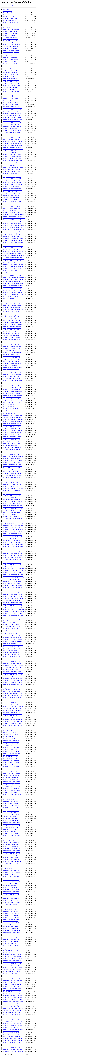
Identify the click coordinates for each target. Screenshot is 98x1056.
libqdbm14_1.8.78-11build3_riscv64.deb (12, 510)
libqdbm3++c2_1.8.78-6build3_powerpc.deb (13, 149)
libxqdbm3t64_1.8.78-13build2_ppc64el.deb (13, 673)
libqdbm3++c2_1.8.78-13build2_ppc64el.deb (13, 676)
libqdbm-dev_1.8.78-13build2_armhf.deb (12, 663)
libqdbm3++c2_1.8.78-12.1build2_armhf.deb (13, 548)
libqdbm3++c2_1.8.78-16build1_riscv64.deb (13, 1042)
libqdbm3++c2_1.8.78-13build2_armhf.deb (12, 656)
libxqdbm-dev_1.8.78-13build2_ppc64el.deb (13, 674)
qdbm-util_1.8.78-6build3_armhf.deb (11, 134)
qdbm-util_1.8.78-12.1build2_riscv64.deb (12, 561)
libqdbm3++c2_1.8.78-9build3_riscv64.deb (12, 395)
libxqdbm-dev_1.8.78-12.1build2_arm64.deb (13, 525)
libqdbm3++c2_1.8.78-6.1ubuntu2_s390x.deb (13, 251)
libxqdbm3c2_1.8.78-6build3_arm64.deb (12, 113)
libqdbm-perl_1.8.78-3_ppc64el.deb (11, 96)
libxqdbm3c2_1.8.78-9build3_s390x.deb (12, 322)
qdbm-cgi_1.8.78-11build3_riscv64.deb (11, 503)
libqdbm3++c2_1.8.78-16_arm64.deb (11, 872)
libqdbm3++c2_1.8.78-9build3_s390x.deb (12, 324)
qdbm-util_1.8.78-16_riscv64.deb (10, 926)
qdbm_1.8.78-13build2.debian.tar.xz (11, 620)
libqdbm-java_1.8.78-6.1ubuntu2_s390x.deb (13, 242)
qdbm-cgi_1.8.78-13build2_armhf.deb (11, 650)
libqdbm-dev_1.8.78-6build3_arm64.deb (12, 109)
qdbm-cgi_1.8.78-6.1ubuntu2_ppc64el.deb (12, 227)
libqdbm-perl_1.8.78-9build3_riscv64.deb (12, 385)
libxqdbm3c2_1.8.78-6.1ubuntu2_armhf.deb (13, 279)
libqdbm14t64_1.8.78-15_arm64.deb (11, 745)
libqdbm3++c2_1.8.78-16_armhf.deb (11, 893)
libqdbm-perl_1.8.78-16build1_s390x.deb (12, 1023)
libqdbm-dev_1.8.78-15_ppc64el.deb (11, 792)
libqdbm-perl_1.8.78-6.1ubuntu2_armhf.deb (12, 292)
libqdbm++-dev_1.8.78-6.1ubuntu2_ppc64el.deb (14, 218)
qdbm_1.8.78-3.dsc (7, 14)
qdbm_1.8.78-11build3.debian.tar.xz (11, 404)
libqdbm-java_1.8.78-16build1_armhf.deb (12, 984)
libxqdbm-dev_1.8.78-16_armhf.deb (11, 891)
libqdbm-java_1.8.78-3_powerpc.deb (11, 50)
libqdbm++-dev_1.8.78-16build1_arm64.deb (13, 967)
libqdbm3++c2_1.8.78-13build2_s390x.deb (12, 697)
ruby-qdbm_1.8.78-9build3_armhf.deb (11, 378)
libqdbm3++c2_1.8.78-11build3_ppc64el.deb (13, 469)
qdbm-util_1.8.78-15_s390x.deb (10, 798)
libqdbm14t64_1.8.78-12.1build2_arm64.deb (13, 529)
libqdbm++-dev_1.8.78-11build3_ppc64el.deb (13, 456)
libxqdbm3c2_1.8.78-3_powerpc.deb (11, 48)
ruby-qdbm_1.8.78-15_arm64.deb (10, 734)
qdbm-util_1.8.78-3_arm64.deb (10, 72)
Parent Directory (6, 9)
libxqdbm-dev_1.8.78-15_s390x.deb (11, 803)
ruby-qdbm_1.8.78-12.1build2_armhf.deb (12, 538)
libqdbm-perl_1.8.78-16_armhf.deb (10, 896)
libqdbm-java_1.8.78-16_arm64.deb (11, 878)
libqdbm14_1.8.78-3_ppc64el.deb (10, 98)
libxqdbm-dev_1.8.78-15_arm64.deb (11, 742)
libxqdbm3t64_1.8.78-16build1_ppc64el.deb (13, 995)
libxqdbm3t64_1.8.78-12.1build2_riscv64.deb (13, 564)
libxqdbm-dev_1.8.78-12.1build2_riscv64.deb (13, 566)
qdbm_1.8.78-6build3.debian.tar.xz (10, 102)
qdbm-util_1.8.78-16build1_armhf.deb (11, 971)
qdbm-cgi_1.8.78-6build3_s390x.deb (11, 191)
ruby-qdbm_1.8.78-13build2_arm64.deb (12, 626)
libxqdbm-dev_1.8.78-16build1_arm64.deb (12, 956)
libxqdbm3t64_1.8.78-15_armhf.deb (11, 760)
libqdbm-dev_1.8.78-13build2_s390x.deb (12, 704)
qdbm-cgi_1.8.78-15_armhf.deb (10, 758)
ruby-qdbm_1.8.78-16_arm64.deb (10, 863)
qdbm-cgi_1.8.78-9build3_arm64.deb (11, 361)
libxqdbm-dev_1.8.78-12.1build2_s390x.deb (13, 587)
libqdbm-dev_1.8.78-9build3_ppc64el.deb (12, 313)
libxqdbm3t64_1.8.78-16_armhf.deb (11, 889)
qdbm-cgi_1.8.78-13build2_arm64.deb (11, 630)
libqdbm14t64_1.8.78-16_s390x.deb (11, 915)
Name (13, 5)
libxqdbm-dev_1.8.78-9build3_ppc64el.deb (12, 316)
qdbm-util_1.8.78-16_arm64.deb (10, 865)
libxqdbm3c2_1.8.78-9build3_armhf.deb (12, 363)
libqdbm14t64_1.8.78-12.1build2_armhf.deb (13, 550)
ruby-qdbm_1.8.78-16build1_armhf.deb (12, 969)
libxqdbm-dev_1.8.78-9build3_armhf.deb (12, 376)
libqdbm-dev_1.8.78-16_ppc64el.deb (11, 859)
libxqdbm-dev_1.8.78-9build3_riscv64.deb (12, 400)
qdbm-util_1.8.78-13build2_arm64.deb (11, 628)
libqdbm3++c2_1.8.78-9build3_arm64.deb (12, 348)
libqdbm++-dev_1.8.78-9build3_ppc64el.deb (13, 309)
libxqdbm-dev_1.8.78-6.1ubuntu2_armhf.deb (13, 283)
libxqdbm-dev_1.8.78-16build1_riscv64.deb (12, 1040)
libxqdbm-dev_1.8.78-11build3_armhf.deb (12, 447)
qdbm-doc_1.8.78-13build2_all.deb (11, 624)
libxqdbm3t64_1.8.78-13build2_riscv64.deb (12, 714)
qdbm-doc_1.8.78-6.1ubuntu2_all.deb (11, 212)
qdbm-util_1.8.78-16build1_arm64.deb (11, 950)
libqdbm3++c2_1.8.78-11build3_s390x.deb (12, 479)
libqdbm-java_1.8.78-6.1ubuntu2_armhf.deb (13, 285)
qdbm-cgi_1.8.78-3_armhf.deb (9, 27)
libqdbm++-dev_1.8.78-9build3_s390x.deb (12, 341)
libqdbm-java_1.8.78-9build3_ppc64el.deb (12, 318)
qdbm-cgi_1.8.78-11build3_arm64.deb (11, 410)
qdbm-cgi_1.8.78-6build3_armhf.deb (11, 139)
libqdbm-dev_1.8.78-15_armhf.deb (10, 771)
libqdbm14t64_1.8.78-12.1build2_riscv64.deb (13, 570)
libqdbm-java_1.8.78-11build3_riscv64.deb (12, 497)
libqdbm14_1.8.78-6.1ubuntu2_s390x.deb (12, 244)
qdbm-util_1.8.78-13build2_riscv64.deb (12, 710)
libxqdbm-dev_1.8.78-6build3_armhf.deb (12, 126)
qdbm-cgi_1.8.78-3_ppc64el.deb (10, 89)
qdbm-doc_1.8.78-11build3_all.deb (10, 408)
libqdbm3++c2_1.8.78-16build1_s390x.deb (12, 1019)
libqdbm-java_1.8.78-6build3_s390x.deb (12, 201)
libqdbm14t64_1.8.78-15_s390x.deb (11, 807)
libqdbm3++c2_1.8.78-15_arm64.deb (11, 743)
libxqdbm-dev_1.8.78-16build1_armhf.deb (12, 977)
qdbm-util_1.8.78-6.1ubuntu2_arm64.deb (12, 262)
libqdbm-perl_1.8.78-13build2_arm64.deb (12, 639)
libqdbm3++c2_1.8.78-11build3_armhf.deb (12, 443)
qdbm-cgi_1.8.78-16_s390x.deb (10, 908)
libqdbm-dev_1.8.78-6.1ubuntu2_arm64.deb (13, 266)
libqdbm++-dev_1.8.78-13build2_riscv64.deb (13, 727)
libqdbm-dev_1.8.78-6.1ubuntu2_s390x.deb (12, 240)
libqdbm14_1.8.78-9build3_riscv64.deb (11, 389)
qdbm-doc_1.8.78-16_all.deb (9, 840)
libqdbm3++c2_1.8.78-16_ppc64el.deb (11, 852)
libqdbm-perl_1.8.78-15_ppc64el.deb (11, 788)
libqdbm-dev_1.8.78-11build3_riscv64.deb (12, 505)
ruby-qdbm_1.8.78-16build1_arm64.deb (12, 949)
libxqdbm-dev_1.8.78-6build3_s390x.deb (12, 205)
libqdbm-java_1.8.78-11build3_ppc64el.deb (12, 458)
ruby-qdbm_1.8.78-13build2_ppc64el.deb (12, 667)
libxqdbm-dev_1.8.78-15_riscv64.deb (11, 824)
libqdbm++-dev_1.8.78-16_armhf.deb (11, 902)
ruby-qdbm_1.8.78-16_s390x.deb (10, 904)
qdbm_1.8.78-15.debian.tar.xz (9, 730)
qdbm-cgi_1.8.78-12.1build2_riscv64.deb (12, 563)
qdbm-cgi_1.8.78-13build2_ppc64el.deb (12, 671)
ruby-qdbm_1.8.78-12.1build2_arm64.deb (12, 518)
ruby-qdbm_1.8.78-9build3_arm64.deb (11, 350)
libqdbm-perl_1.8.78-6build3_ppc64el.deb (12, 178)
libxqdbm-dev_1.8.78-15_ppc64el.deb (11, 783)
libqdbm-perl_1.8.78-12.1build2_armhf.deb (12, 551)
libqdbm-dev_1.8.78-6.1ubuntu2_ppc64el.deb (13, 223)
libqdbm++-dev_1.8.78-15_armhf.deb (11, 773)
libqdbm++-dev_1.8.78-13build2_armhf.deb (13, 665)
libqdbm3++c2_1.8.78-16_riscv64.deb (11, 934)
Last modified (29, 5)
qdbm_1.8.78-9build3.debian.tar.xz (10, 296)
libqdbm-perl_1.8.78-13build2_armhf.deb (12, 660)
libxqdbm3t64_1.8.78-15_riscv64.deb (11, 822)
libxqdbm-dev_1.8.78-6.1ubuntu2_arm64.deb (13, 260)
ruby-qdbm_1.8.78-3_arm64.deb (10, 68)
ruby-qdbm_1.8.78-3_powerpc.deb (10, 46)
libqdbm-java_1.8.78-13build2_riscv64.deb (12, 723)
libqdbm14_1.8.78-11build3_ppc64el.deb (12, 464)
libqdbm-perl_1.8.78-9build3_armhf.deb (12, 374)
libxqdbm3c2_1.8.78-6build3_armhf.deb (12, 143)
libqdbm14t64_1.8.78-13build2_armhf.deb (12, 658)
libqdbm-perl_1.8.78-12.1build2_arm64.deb (12, 531)
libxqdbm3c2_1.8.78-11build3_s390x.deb (12, 473)
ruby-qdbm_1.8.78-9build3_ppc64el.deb (12, 315)
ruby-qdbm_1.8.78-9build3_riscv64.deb (12, 397)
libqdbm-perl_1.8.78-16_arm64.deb (11, 876)
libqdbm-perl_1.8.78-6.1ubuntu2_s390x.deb (13, 246)
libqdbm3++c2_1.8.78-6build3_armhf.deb (12, 141)
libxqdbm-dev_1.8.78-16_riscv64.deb (11, 932)
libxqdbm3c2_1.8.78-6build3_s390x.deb (12, 188)
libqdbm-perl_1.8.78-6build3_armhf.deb (12, 136)
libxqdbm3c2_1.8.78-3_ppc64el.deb (11, 83)
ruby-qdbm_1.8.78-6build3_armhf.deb (11, 132)
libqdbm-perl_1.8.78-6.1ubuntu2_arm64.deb (13, 274)
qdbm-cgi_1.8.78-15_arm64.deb (10, 738)
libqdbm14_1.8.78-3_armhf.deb (10, 31)
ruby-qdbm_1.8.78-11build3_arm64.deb (12, 417)
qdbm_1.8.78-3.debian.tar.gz (9, 12)
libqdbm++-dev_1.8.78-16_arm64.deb (11, 881)
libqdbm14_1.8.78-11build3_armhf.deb (11, 438)
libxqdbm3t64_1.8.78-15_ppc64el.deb (11, 781)
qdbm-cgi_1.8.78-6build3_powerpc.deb (12, 158)
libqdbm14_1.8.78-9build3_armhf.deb (11, 365)
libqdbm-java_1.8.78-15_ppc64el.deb (11, 790)
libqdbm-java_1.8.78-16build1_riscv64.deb (12, 1047)
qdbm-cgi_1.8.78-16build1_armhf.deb (11, 973)
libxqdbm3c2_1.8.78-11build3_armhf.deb (12, 440)
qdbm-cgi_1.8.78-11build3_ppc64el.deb (12, 467)
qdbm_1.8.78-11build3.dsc (9, 406)
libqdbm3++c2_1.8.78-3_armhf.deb (11, 29)
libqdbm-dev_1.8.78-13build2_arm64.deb (12, 643)
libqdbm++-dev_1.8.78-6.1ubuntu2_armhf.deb (13, 277)
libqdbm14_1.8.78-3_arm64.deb (10, 61)
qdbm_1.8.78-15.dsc (7, 729)
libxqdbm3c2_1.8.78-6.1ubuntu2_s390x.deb (13, 247)
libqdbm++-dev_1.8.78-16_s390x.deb (11, 922)
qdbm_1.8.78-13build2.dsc (9, 622)
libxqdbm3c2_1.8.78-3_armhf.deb (10, 18)
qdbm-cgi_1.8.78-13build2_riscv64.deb (11, 712)
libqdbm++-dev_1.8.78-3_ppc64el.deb (11, 91)
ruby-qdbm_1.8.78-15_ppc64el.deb (11, 775)
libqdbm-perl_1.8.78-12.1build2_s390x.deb (12, 592)
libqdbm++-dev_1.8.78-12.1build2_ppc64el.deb (13, 619)
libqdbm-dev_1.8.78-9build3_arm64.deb (12, 346)
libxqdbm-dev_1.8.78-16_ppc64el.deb (11, 850)
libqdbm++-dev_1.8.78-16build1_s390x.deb (13, 1029)
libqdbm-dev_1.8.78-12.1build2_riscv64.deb (13, 576)
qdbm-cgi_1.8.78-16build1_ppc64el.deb (12, 993)
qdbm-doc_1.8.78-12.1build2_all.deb (11, 516)
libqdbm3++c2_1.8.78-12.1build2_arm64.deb (13, 527)
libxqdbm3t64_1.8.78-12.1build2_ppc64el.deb (13, 605)
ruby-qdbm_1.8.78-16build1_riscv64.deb (12, 1032)
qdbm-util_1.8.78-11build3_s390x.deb (11, 477)
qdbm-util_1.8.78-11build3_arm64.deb (11, 413)
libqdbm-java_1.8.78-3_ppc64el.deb (11, 80)
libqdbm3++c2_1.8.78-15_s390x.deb (11, 805)
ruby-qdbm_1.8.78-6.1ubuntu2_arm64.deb (12, 257)
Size (35, 5)
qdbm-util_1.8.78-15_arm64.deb (10, 736)
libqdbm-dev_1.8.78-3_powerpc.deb (11, 57)
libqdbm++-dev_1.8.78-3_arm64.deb (11, 67)
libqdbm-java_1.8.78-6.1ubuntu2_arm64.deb (13, 270)
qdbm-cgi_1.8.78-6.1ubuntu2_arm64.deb (12, 272)
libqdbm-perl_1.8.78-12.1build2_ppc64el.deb (13, 613)
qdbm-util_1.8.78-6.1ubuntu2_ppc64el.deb (12, 233)
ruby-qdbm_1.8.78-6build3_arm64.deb (11, 115)
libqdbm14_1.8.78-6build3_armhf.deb (11, 128)
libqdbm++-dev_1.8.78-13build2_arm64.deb (13, 645)
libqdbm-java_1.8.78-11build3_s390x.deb (12, 481)
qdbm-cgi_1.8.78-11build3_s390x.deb (11, 471)
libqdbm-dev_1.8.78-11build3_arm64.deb (12, 423)
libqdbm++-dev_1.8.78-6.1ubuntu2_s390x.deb (13, 238)
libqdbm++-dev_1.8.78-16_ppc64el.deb (12, 861)
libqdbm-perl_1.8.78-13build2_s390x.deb (12, 701)
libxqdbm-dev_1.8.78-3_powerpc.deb (11, 54)
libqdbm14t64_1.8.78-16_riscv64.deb (11, 936)
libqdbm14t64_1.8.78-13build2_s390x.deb (12, 699)
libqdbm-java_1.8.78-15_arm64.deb (11, 749)
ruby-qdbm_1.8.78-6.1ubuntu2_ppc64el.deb (13, 219)
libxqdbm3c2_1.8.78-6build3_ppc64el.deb (12, 173)
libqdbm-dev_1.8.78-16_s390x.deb (10, 921)
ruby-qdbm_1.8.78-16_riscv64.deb (10, 924)
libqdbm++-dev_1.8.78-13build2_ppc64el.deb (13, 686)
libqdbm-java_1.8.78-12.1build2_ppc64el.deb (13, 615)
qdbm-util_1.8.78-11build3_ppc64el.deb (12, 451)
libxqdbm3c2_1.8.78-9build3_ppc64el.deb (12, 307)
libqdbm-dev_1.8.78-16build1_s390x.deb (12, 1027)
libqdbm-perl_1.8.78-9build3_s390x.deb (12, 326)
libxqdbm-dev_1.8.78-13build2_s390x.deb (12, 695)
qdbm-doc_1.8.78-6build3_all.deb (10, 104)
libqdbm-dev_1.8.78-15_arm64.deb (11, 751)
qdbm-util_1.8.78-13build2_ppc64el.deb (12, 669)
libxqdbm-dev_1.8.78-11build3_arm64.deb (12, 415)
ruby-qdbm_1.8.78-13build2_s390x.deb (12, 688)
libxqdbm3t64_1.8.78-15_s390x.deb (11, 801)
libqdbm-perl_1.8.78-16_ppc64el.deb (11, 855)
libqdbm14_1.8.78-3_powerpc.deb (10, 55)
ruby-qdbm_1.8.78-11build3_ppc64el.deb (12, 454)
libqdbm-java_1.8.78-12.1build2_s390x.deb (12, 594)
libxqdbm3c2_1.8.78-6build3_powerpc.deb (12, 150)
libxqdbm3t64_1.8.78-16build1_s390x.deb (12, 1016)
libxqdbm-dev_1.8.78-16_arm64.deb (11, 870)
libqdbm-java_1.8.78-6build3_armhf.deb (12, 130)
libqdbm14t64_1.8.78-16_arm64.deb (11, 874)
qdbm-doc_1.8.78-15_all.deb (9, 732)
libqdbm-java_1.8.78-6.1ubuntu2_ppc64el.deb (13, 225)
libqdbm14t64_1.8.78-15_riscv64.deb (11, 827)
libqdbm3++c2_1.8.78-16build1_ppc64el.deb (13, 999)
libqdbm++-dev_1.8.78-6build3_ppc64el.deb (13, 167)
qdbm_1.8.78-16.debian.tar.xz (9, 839)
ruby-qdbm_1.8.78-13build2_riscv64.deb (12, 708)
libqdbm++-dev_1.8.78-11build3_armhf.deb (12, 430)
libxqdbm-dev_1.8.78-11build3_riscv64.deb (12, 495)
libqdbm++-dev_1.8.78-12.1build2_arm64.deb (13, 536)
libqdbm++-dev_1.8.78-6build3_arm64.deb (12, 108)
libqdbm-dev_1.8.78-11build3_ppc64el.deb (12, 460)
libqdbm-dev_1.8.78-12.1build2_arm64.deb (12, 535)
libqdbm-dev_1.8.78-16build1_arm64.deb (12, 965)
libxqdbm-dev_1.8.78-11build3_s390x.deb (12, 490)
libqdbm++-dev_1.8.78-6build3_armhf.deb (12, 145)
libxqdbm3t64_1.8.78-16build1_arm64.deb (12, 954)
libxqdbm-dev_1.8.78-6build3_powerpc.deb (13, 154)
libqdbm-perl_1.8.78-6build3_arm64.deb (12, 123)
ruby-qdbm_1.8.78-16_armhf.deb (10, 883)
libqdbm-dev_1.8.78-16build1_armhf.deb (12, 986)
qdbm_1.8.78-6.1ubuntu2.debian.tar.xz (11, 208)
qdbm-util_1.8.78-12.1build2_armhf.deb (12, 540)
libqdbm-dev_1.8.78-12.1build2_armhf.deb (12, 555)
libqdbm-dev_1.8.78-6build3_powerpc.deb (12, 160)
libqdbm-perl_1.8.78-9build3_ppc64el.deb (12, 302)
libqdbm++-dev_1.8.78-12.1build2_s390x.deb (13, 598)
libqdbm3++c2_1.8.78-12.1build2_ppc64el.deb (13, 609)
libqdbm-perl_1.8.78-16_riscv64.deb (11, 937)
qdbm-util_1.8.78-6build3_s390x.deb (11, 195)
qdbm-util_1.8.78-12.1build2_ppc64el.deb (12, 602)
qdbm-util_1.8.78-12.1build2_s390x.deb (12, 581)
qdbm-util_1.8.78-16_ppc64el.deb (10, 844)
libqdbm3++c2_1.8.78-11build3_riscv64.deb (13, 501)
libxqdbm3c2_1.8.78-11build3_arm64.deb (12, 428)
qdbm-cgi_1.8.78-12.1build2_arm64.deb (12, 522)
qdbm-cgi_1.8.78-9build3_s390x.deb (11, 331)
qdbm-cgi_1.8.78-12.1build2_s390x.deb (12, 583)
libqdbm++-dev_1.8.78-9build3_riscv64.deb (13, 387)
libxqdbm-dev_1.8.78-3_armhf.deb (10, 24)
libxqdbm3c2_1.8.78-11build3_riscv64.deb (12, 508)
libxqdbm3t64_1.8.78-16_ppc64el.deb (11, 848)
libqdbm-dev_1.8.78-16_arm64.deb (11, 880)
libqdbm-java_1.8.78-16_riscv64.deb (11, 939)
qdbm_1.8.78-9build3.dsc (8, 298)
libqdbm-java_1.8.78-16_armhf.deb (11, 898)
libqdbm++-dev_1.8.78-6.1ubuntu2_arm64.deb (13, 255)
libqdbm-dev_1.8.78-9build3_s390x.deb (12, 337)
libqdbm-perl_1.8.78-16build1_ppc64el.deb (12, 1003)
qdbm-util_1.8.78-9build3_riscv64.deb (11, 393)
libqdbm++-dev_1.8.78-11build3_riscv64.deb (13, 507)
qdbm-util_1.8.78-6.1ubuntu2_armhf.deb (12, 281)
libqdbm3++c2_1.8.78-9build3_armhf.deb (12, 367)
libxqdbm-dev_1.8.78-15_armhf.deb (11, 762)
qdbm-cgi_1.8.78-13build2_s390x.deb (11, 691)
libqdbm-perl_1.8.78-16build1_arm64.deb (12, 962)
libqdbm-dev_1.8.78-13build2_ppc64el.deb (12, 684)
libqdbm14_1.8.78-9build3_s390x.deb (11, 339)
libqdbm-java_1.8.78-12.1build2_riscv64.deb (13, 574)
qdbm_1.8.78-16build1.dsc (9, 947)
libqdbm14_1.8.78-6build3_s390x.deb (11, 193)
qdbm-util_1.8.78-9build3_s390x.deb (11, 333)
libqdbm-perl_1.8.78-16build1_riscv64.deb (12, 1046)
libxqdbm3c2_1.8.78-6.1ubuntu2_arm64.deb (13, 264)
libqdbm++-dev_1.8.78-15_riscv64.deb (11, 835)
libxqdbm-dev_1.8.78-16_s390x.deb (11, 911)
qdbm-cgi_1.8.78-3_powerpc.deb (10, 39)
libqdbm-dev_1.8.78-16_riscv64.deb (11, 941)
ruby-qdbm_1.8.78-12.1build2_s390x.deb (12, 579)
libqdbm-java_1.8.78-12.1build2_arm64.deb (13, 533)
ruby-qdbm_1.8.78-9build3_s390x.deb (11, 335)
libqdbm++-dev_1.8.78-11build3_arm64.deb (13, 419)
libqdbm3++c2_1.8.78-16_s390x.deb (11, 913)
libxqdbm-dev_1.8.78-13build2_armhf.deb (12, 654)
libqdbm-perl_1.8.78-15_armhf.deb (10, 768)
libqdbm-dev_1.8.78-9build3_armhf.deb (12, 371)
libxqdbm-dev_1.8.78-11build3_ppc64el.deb (13, 453)
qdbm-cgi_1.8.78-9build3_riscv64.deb (11, 402)
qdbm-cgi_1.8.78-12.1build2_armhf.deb (12, 542)
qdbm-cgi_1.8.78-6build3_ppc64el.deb (11, 169)
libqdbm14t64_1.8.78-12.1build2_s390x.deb (13, 591)
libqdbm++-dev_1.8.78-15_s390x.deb (11, 814)
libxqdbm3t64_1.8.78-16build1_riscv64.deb (12, 1038)
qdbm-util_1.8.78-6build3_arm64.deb (11, 111)
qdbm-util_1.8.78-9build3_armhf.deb (11, 382)
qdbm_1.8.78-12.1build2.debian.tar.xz (11, 512)
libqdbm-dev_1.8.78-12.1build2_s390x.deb (12, 596)
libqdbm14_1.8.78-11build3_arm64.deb (12, 426)
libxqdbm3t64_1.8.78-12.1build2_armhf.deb (13, 544)
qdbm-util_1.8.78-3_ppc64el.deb (10, 95)
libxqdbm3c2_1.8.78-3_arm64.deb (10, 76)
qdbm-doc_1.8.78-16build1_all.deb (11, 1031)
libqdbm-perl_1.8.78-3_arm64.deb (10, 59)
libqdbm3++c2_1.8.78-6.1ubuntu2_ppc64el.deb (13, 231)
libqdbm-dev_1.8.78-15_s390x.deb (10, 812)
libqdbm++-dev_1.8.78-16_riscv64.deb (11, 943)
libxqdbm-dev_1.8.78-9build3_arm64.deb (12, 359)
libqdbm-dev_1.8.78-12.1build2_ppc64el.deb (13, 617)
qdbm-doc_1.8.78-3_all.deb (9, 16)
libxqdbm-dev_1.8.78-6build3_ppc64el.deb (12, 171)
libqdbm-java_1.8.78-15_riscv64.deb (11, 831)
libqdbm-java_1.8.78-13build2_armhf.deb (12, 661)
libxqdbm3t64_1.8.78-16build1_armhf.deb (12, 975)
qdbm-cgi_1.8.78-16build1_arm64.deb (11, 952)
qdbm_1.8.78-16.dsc (7, 837)
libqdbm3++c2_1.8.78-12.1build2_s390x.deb (13, 589)
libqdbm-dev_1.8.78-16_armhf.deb (10, 900)
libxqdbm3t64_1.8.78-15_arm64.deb (11, 740)
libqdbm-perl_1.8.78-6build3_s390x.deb (12, 199)
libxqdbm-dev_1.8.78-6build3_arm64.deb (12, 117)
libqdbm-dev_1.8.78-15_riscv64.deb (11, 833)
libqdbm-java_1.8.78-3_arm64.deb (10, 74)
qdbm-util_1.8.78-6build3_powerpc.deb (12, 164)
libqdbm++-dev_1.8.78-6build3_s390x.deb (12, 203)
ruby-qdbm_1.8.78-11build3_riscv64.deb (12, 494)
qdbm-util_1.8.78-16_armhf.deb (10, 885)
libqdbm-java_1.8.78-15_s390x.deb (11, 811)
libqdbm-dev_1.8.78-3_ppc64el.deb (11, 93)
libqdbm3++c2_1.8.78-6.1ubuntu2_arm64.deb (13, 259)
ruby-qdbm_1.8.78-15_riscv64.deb (10, 816)
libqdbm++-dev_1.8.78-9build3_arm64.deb (12, 357)
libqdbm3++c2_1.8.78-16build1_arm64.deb (12, 958)
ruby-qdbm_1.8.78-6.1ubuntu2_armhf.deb (12, 275)
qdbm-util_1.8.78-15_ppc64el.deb (10, 777)
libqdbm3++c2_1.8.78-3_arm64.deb (11, 65)
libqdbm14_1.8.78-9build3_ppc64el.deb (12, 303)
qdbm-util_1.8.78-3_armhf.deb (9, 20)
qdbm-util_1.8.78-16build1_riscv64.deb (12, 1034)
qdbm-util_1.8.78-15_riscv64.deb (10, 818)
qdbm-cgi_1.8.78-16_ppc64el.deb (10, 846)
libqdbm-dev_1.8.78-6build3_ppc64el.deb (12, 184)
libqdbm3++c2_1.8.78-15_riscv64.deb (11, 825)
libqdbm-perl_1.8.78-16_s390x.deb (11, 917)
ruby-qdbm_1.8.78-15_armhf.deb (10, 755)
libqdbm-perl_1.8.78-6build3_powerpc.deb (12, 147)
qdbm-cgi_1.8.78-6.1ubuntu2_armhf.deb (12, 290)
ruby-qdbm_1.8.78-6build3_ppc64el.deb (12, 177)
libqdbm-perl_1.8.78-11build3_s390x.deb (12, 484)
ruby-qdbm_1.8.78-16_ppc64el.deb (11, 842)
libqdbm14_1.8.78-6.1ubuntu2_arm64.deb (12, 268)
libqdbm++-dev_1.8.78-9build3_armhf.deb (12, 380)
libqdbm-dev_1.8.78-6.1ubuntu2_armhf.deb (12, 288)
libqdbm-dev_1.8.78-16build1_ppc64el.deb (12, 1006)
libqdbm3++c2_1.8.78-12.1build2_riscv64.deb (13, 568)
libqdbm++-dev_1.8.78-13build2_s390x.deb (13, 706)
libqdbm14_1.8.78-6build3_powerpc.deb (12, 156)
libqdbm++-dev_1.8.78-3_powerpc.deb (11, 44)
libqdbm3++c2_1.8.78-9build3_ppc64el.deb (13, 305)
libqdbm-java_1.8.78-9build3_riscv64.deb (12, 384)
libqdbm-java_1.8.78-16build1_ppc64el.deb (12, 1005)
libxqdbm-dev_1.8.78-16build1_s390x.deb (12, 1018)
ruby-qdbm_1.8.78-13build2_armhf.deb (12, 646)
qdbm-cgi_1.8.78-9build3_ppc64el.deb (11, 320)
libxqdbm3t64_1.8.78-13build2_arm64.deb (12, 632)
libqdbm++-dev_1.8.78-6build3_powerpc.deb (13, 152)
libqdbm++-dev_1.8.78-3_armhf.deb (11, 26)
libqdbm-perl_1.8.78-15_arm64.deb (11, 747)
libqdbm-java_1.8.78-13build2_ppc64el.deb (12, 682)
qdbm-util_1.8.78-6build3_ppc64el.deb (11, 175)
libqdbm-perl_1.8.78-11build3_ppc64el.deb (12, 462)
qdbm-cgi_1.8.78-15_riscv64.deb (10, 820)
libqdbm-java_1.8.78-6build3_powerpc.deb (12, 162)
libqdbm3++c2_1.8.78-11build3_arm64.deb (12, 412)
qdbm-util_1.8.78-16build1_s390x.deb (11, 1012)
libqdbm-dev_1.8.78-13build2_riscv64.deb (12, 725)
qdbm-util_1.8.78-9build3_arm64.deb (11, 354)
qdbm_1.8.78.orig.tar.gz (8, 11)
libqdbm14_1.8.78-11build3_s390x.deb (11, 482)
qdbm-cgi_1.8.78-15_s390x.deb (10, 799)
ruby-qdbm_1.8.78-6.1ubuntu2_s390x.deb (12, 253)
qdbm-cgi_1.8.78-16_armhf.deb (10, 887)
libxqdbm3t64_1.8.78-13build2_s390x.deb (12, 693)
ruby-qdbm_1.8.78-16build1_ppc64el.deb (12, 990)
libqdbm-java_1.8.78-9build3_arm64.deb (12, 344)
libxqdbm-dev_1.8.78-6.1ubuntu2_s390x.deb (13, 234)
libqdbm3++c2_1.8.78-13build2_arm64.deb (12, 635)
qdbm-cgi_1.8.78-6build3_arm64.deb (11, 106)
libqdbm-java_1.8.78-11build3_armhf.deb (12, 432)
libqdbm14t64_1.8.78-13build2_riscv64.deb (12, 719)
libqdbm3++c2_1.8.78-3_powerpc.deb (11, 42)
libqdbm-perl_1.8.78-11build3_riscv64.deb (12, 492)
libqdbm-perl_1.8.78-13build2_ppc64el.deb (12, 680)
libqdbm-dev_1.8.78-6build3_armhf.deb (12, 137)
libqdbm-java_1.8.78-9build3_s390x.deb (12, 328)
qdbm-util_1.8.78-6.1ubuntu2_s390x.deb (12, 236)
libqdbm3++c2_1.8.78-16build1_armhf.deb (12, 978)
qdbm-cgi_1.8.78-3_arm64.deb (10, 63)
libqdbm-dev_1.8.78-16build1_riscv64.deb (12, 1049)
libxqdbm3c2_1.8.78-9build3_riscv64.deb (12, 391)
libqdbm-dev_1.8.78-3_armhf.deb (10, 35)
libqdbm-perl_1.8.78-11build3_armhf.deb (12, 436)
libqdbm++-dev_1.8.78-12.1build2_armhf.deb (13, 557)
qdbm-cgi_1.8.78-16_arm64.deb (10, 867)
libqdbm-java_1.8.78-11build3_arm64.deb (12, 421)
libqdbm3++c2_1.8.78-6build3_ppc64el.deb (13, 182)
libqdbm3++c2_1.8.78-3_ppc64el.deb (11, 85)
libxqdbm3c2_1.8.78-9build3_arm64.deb (12, 343)
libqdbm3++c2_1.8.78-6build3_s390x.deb (12, 190)
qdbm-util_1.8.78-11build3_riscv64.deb (11, 499)
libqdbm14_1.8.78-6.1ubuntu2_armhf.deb (12, 287)
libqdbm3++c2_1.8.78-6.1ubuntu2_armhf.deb (13, 294)
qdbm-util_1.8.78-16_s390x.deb (10, 906)
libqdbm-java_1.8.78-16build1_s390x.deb (12, 1025)
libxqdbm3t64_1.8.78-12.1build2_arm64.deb (13, 523)
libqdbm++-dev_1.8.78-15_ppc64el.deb (12, 794)
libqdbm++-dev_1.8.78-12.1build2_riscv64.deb (13, 577)
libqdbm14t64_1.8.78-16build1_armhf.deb (12, 980)
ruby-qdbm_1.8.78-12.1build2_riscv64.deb (12, 559)
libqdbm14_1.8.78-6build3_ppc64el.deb (12, 180)
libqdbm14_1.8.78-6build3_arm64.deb (11, 121)
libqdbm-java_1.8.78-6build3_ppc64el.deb (12, 186)
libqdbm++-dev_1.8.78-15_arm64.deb (11, 753)
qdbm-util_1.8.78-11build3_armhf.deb (11, 445)
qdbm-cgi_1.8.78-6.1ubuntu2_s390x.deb (12, 249)
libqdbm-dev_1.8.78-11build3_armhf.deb (12, 434)
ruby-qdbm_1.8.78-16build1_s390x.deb (12, 1010)
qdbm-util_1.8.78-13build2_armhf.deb (11, 648)
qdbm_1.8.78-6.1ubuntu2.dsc (9, 210)
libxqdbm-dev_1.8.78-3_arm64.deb (11, 70)
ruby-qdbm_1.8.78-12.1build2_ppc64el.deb (12, 600)
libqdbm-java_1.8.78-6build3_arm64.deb (12, 124)
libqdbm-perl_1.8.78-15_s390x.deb (11, 809)
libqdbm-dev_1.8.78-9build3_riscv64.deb (12, 398)
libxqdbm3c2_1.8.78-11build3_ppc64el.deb (12, 466)
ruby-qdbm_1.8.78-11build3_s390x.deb (12, 475)
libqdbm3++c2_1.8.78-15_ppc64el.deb (11, 784)
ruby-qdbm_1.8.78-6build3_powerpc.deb (12, 165)
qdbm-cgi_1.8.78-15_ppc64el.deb (10, 779)
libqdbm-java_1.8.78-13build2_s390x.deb (12, 702)
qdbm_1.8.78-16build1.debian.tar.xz (11, 945)
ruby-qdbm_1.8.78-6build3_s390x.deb (11, 197)
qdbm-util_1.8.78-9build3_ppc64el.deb (11, 311)
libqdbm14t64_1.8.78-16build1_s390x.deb (12, 1021)
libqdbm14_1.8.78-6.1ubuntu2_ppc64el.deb (12, 216)
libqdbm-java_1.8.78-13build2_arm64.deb (12, 641)
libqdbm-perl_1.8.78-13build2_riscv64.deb (12, 721)
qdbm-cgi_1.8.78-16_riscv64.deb (10, 928)
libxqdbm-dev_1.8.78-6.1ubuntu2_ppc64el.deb (13, 229)
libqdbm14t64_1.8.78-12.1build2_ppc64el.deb (13, 611)
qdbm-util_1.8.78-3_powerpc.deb (10, 40)
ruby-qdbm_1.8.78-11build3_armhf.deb (11, 449)
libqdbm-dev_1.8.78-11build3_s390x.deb (12, 486)
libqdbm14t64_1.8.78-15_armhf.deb (11, 766)
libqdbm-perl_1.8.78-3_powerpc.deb (11, 52)
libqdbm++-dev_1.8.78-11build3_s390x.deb (13, 488)
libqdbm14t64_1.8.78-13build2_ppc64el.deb (13, 678)
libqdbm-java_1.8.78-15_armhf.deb (11, 770)
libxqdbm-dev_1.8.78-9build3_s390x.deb (12, 329)
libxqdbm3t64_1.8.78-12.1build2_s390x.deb (13, 585)
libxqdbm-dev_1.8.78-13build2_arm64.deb (12, 633)
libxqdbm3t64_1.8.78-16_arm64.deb (11, 868)
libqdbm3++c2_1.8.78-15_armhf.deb (11, 764)
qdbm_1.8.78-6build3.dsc (8, 100)
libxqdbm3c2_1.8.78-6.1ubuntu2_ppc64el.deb (13, 214)
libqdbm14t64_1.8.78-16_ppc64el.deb (11, 853)
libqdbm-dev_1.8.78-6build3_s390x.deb (12, 206)
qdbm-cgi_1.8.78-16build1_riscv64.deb (11, 1036)
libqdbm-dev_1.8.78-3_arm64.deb (10, 78)
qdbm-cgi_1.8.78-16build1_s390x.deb (11, 1014)
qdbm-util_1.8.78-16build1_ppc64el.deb (12, 991)
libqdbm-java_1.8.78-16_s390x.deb (11, 919)
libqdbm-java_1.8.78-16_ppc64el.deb (11, 857)
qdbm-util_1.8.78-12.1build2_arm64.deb (12, 520)
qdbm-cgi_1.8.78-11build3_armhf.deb (11, 441)
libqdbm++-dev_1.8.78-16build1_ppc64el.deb (13, 1008)
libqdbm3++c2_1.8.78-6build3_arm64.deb (12, 119)
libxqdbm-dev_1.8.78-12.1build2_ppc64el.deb (13, 607)
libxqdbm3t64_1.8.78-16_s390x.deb (11, 909)
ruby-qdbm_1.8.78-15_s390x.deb (10, 796)
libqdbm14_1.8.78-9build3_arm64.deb (11, 356)
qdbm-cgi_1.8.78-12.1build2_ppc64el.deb (12, 604)
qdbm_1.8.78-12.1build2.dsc (9, 514)
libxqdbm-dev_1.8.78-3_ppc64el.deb (11, 81)
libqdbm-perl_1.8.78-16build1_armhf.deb (12, 982)
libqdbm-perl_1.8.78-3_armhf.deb (10, 22)
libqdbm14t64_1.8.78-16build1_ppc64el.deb (13, 1001)
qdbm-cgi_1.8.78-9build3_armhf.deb (11, 369)
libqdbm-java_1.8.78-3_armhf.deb (10, 33)
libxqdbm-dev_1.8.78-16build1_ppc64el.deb (13, 997)
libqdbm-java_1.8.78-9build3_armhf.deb (12, 372)
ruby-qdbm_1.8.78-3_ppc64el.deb (10, 87)
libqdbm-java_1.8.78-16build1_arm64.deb (12, 963)
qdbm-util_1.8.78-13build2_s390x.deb (11, 689)
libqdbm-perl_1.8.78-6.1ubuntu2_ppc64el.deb (13, 221)
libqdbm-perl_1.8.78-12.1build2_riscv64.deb (13, 572)
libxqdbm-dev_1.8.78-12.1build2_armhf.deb (13, 546)
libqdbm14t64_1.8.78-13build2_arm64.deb (12, 637)
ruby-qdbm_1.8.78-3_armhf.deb (10, 37)
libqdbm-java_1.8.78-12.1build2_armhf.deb (12, 553)
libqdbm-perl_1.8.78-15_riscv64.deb (11, 829)
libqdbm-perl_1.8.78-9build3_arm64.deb (12, 352)
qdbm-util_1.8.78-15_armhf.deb (10, 757)
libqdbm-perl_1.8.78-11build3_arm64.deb (12, 425)
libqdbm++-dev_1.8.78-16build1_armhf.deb (13, 988)
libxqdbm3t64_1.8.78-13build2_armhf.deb (12, 652)
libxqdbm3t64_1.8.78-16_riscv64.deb (11, 930)
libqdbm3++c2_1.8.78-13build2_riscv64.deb (13, 717)
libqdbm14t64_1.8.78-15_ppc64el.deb (11, 786)
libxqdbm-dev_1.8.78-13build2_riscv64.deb (12, 715)
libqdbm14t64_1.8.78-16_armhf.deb (11, 894)
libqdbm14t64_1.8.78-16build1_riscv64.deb (12, 1044)
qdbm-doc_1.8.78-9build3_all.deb (10, 300)
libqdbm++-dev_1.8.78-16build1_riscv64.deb (13, 1051)
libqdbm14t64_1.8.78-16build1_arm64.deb (12, 960)
